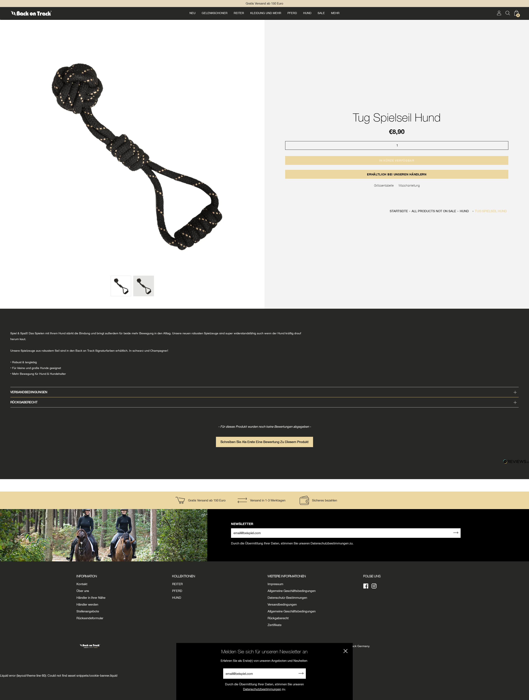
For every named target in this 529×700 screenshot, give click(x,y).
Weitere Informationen (287, 576)
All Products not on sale (434, 211)
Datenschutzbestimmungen (262, 689)
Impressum (275, 584)
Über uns (82, 591)
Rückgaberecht (24, 402)
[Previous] (5, 152)
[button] (264, 440)
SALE (321, 13)
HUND (307, 13)
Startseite (399, 211)
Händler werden (87, 604)
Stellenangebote (87, 611)
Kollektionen (183, 576)
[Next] (259, 152)
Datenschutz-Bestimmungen (287, 597)
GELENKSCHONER (215, 13)
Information (86, 576)
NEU (192, 13)
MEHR (335, 13)
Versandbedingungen (28, 392)
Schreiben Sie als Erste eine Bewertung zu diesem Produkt (264, 442)
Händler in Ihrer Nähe (90, 597)
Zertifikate (274, 625)
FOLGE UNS (372, 576)
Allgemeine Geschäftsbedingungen (292, 591)
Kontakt (81, 584)
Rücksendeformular (89, 618)
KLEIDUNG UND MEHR (265, 13)
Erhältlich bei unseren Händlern (397, 174)
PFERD (292, 13)
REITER (239, 13)
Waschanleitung (409, 185)
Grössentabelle (384, 185)
